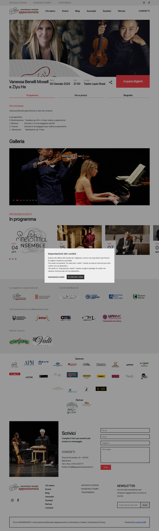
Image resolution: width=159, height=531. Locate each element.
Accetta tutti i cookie (75, 277)
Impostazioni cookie (56, 277)
